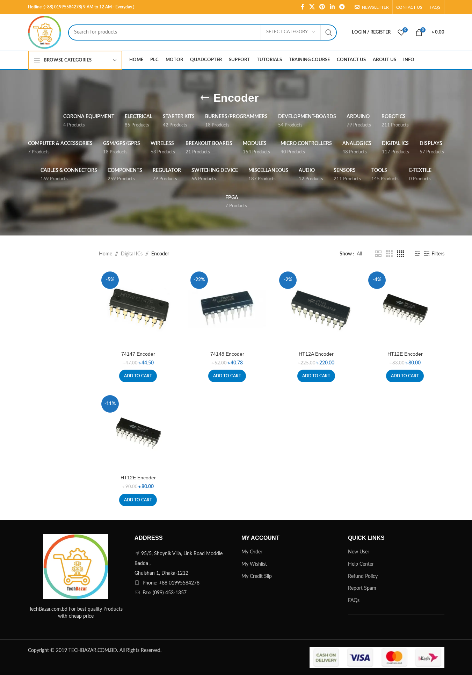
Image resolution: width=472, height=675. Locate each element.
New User (358, 552)
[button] (138, 376)
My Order (251, 552)
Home (105, 254)
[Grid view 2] (378, 254)
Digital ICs (132, 254)
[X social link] (312, 6)
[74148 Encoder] (227, 308)
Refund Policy (363, 576)
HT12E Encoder (405, 354)
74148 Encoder (227, 354)
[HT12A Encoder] (316, 308)
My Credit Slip (256, 576)
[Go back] (204, 98)
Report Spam (362, 588)
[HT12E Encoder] (405, 308)
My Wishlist (254, 564)
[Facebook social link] (302, 6)
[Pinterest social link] (322, 6)
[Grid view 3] (389, 254)
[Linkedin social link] (332, 6)
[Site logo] (44, 32)
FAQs (354, 600)
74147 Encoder (138, 354)
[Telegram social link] (342, 6)
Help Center (361, 564)
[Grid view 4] (400, 254)
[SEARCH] (329, 32)
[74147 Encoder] (138, 308)
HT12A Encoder (316, 354)
